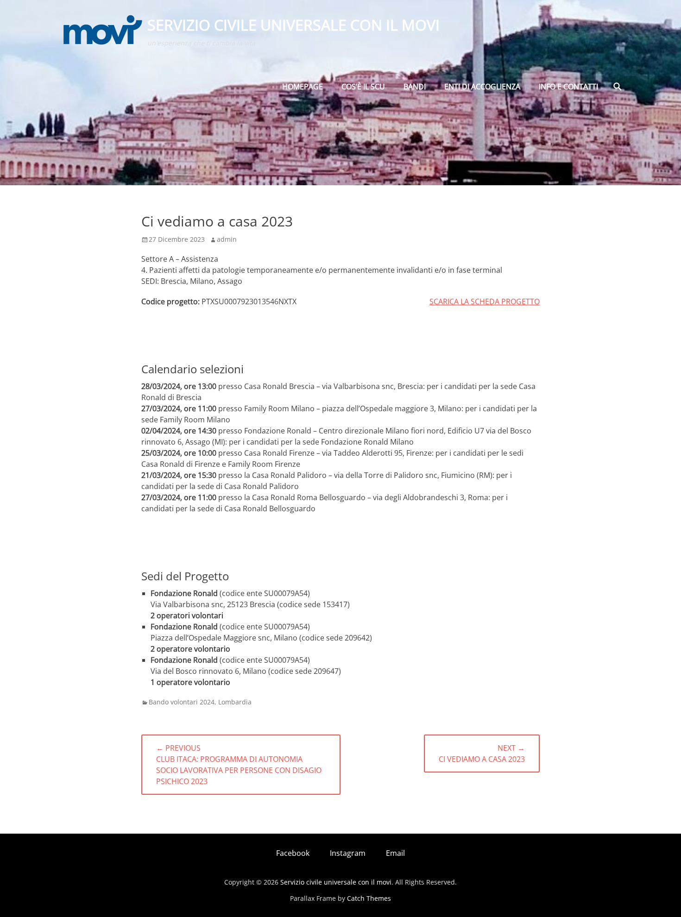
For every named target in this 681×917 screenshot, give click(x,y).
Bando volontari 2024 (181, 701)
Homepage (302, 87)
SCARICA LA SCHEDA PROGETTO (484, 301)
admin (227, 239)
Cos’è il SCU (363, 87)
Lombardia (235, 701)
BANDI (415, 87)
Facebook (292, 853)
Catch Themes (369, 898)
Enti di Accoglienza (482, 87)
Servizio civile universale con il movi (293, 25)
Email (395, 853)
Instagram (348, 853)
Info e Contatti (568, 87)
